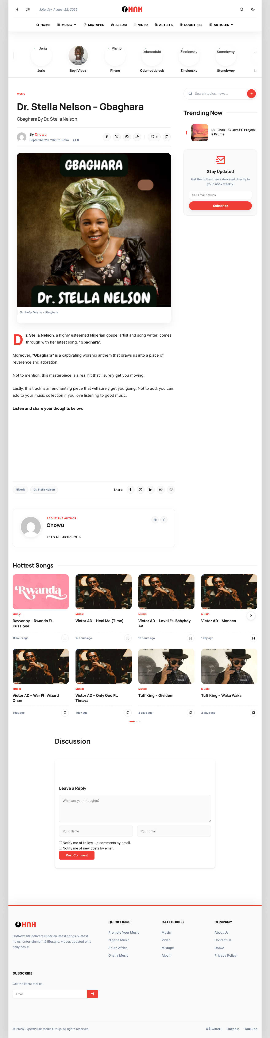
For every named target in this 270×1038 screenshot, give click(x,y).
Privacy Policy (226, 955)
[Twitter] (117, 137)
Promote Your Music (123, 932)
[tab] (132, 721)
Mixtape (168, 948)
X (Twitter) (213, 1029)
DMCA (219, 948)
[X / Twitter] (141, 490)
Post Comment (77, 855)
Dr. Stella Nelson (44, 489)
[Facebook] (107, 137)
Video (166, 940)
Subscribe (220, 206)
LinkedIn (233, 1029)
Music (21, 93)
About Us (221, 932)
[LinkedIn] (151, 490)
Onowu (41, 134)
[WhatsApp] (127, 137)
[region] (135, 648)
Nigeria (20, 489)
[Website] (155, 519)
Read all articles (62, 537)
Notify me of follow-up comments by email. (97, 843)
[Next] (251, 616)
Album (166, 955)
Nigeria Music (119, 940)
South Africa (118, 948)
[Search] (241, 9)
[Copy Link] (137, 137)
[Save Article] (167, 137)
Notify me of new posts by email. (88, 848)
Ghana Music (118, 955)
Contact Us (223, 940)
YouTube (250, 1029)
